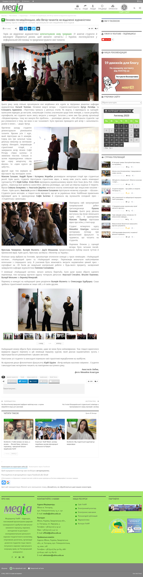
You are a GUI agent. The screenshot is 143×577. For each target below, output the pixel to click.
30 (121, 144)
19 (136, 135)
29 (117, 144)
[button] (19, 336)
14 (112, 135)
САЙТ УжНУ (124, 12)
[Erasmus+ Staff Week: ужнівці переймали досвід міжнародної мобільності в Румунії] (50, 429)
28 (112, 144)
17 (126, 135)
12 (136, 130)
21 (112, 140)
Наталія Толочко (53, 377)
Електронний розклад (87, 508)
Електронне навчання (87, 512)
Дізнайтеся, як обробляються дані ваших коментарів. (69, 487)
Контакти (26, 1)
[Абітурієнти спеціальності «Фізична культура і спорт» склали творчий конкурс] (106, 182)
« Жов (106, 148)
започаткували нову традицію (56, 33)
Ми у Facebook (112, 21)
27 (106, 144)
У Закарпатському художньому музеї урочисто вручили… (124, 207)
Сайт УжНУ (82, 504)
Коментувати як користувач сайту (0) (14, 467)
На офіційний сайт (19, 568)
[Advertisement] (57, 389)
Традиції (102, 8)
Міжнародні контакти (43, 420)
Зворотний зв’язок (37, 568)
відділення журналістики (12, 377)
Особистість (9, 420)
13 (106, 135)
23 (121, 140)
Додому (4, 568)
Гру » (111, 148)
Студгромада (72, 420)
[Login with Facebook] (4, 482)
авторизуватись (42, 471)
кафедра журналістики (32, 377)
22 (116, 140)
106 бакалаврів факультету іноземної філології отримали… (124, 233)
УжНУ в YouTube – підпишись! (120, 33)
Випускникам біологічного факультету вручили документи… (124, 224)
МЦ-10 (78, 8)
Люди (93, 8)
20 (106, 140)
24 (126, 140)
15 (116, 135)
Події (85, 8)
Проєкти (113, 8)
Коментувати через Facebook (39, 467)
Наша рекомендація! (115, 52)
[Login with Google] (8, 482)
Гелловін (22, 377)
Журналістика (83, 520)
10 (126, 130)
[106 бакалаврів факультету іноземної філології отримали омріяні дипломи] (106, 235)
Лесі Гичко (139, 573)
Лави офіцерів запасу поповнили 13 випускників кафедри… (124, 216)
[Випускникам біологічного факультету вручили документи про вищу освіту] (106, 226)
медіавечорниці (43, 377)
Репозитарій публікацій (87, 516)
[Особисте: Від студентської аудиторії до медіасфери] (81, 429)
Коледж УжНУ (84, 523)
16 (121, 135)
